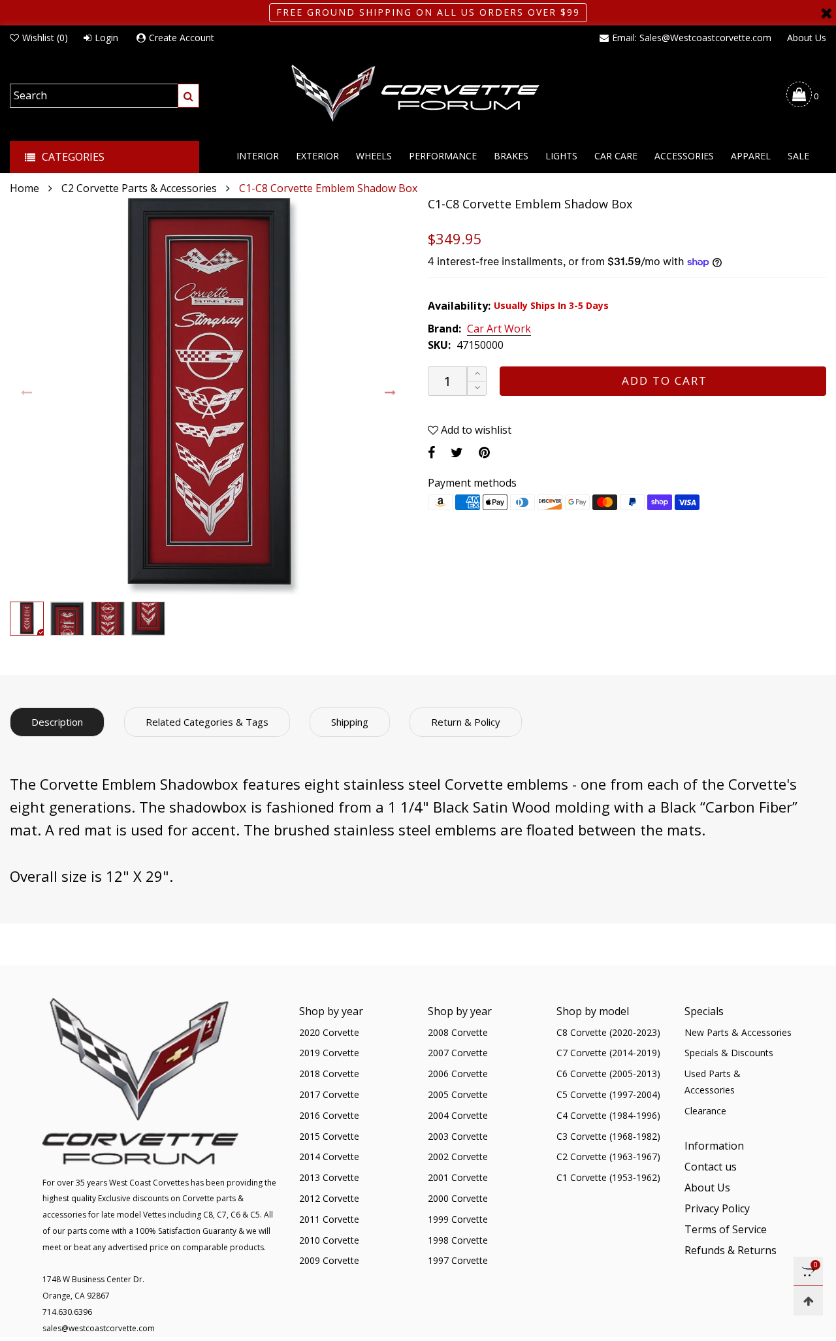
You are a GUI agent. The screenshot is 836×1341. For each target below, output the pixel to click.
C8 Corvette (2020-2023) (608, 1032)
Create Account (181, 37)
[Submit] (188, 96)
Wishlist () (45, 37)
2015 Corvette (329, 1136)
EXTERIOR (317, 156)
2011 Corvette (329, 1219)
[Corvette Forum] (418, 94)
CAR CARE (615, 156)
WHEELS (374, 156)
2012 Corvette (329, 1198)
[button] (27, 393)
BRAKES (511, 156)
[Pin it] (484, 452)
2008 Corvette (458, 1032)
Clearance (705, 1111)
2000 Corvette (458, 1198)
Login (106, 37)
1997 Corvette (458, 1260)
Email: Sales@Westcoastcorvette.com (691, 37)
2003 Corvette (458, 1136)
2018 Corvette (329, 1073)
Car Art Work (499, 329)
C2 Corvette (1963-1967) (608, 1156)
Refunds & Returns (730, 1250)
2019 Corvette (329, 1052)
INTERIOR (257, 156)
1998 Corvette (458, 1240)
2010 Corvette (329, 1240)
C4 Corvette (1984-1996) (608, 1115)
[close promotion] (826, 12)
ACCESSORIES (684, 156)
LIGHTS (561, 156)
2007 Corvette (458, 1052)
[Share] (431, 452)
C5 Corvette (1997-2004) (608, 1094)
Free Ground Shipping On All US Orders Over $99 (428, 12)
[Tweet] (457, 452)
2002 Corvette (458, 1156)
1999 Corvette (458, 1219)
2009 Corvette (329, 1260)
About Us (806, 37)
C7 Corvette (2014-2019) (608, 1052)
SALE (798, 156)
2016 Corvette (329, 1115)
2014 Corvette (329, 1156)
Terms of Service (725, 1229)
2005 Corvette (458, 1094)
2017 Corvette (329, 1094)
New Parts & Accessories (738, 1032)
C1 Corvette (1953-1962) (608, 1177)
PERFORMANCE (443, 156)
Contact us (710, 1166)
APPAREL (751, 156)
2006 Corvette (458, 1073)
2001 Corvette (458, 1177)
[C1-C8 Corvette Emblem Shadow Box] (209, 396)
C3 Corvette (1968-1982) (608, 1136)
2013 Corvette (329, 1177)
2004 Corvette (458, 1115)
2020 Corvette (329, 1032)
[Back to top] (808, 1301)
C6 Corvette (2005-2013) (608, 1073)
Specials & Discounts (728, 1052)
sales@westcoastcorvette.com (98, 1328)
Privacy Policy (717, 1208)
